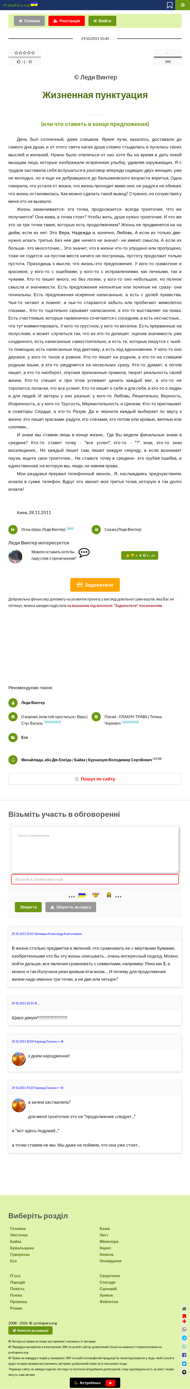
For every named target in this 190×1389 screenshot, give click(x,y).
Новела (107, 1254)
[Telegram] (184, 1338)
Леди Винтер (33, 702)
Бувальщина (22, 1248)
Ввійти (105, 21)
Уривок (106, 1295)
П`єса (15, 1275)
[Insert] (82, 895)
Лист (104, 1235)
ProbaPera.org (16, 5)
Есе (24, 737)
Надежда (81, 232)
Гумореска (20, 1254)
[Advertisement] (95, 651)
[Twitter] (184, 1363)
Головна (32, 21)
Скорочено (110, 1275)
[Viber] (184, 1329)
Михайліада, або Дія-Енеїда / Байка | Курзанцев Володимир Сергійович (86, 759)
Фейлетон (109, 1301)
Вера (64, 232)
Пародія (17, 1282)
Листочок (19, 1235)
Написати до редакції (32, 1330)
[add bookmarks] (184, 1318)
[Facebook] (184, 1355)
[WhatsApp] (184, 1346)
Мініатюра (109, 1241)
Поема (16, 1295)
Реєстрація (70, 21)
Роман (16, 1308)
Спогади (107, 1282)
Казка (105, 1228)
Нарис (105, 1248)
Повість (17, 1288)
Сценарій (108, 1288)
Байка (15, 1241)
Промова (18, 1301)
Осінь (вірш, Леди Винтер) (43, 529)
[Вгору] (184, 1372)
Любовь (124, 232)
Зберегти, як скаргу (73, 907)
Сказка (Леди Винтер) (122, 529)
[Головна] (184, 1308)
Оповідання (110, 1261)
